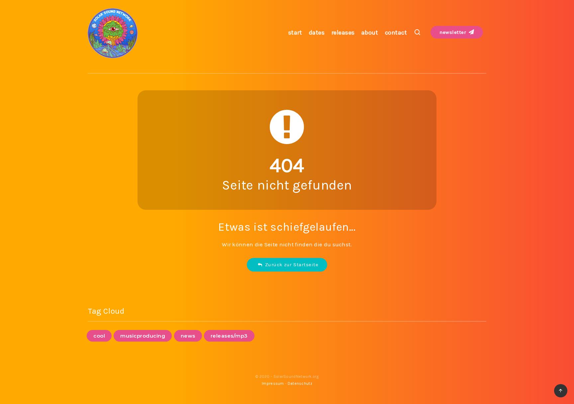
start (295, 32)
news (188, 336)
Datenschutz (300, 383)
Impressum (273, 383)
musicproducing (142, 336)
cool (99, 336)
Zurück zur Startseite (290, 265)
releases (343, 32)
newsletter (453, 32)
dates (317, 32)
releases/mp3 (229, 336)
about (369, 32)
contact (396, 32)
